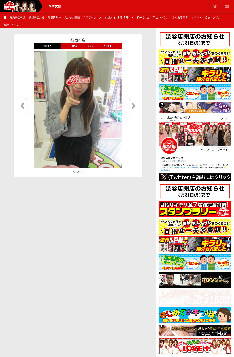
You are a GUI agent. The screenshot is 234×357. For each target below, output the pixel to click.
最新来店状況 (17, 17)
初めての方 (143, 17)
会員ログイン (212, 17)
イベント (196, 17)
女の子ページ (11, 24)
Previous (23, 105)
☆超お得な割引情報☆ (118, 17)
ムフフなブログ (92, 17)
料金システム (161, 17)
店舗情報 (53, 17)
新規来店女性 (36, 17)
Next (133, 105)
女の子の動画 (72, 17)
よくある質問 (180, 17)
